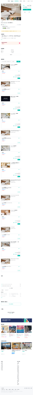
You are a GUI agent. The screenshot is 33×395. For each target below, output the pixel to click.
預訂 (18, 78)
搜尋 (18, 61)
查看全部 (11, 54)
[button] (11, 31)
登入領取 (19, 93)
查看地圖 (12, 288)
